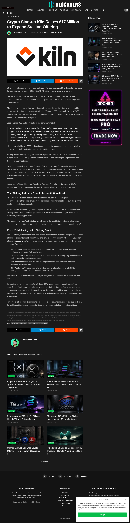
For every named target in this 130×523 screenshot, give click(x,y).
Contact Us (65, 495)
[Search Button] (104, 10)
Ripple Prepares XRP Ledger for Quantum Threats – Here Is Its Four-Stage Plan (24, 384)
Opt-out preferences (96, 519)
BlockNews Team (20, 33)
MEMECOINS (76, 10)
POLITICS (64, 10)
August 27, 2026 (13, 454)
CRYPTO (40, 10)
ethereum (23, 323)
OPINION (94, 10)
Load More (45, 461)
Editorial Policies (65, 498)
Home (8, 16)
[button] (126, 499)
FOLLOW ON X (8, 7)
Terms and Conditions (65, 500)
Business (15, 323)
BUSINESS (15, 16)
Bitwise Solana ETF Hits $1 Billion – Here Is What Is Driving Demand (112, 66)
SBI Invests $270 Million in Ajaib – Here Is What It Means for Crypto (112, 78)
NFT (86, 10)
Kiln (30, 323)
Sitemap (65, 506)
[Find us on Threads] (11, 13)
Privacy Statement (108, 519)
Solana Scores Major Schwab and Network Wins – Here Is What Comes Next (64, 384)
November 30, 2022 (35, 33)
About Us (65, 492)
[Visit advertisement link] (105, 117)
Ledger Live (20, 241)
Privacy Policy (65, 503)
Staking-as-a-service (40, 323)
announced (57, 88)
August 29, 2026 (13, 390)
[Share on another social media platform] (81, 81)
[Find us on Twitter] (4, 13)
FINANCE (53, 10)
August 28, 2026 (52, 390)
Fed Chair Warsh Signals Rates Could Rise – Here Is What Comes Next (112, 54)
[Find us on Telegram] (7, 13)
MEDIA (60, 33)
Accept (102, 515)
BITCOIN (30, 10)
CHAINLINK (12, 443)
